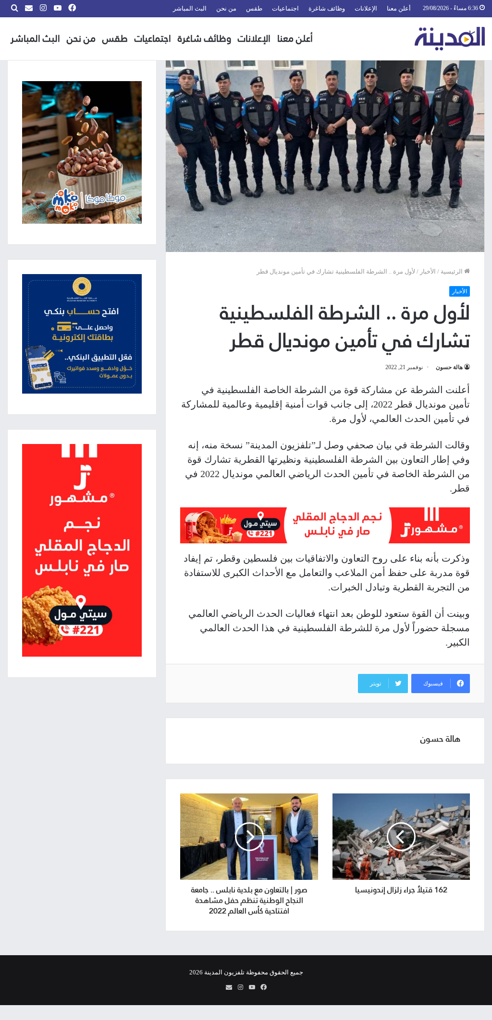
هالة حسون (449, 367)
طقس (254, 8)
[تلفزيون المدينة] (450, 38)
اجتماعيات (285, 8)
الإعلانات (366, 8)
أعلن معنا (399, 8)
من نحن (226, 8)
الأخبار (428, 271)
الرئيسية (452, 271)
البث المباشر (190, 8)
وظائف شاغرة (326, 8)
